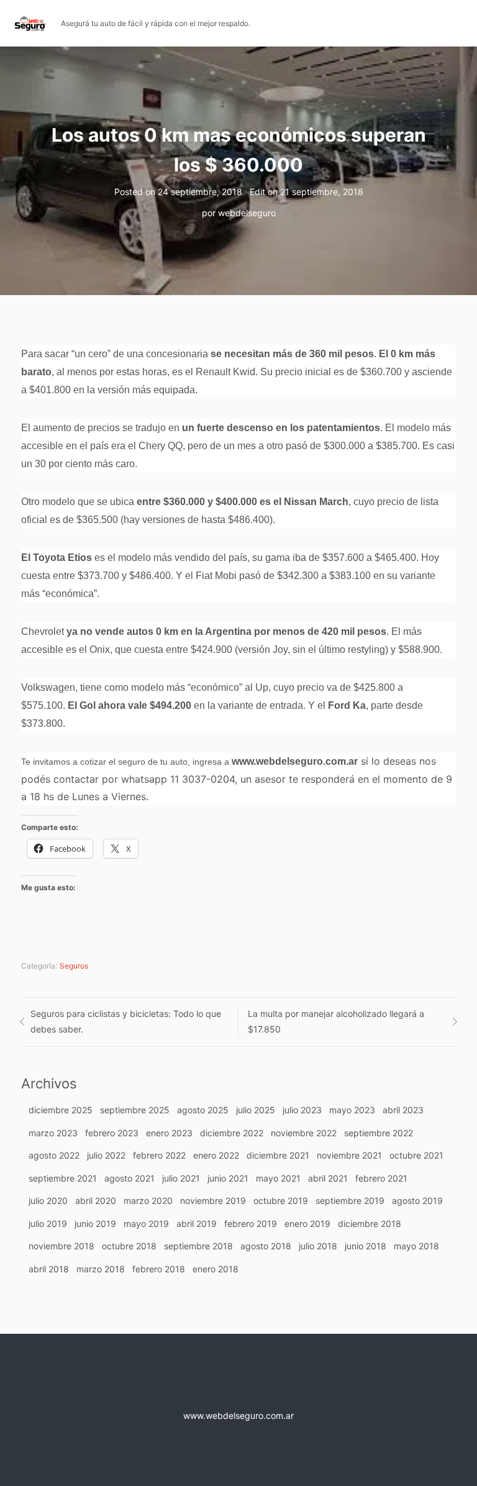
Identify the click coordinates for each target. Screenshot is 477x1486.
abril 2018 (49, 1269)
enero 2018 (215, 1269)
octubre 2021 (416, 1155)
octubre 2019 (280, 1200)
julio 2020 (48, 1200)
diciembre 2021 (278, 1155)
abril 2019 (196, 1223)
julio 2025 (255, 1110)
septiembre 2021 (63, 1178)
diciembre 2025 (61, 1110)
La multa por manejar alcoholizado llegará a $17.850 (336, 1021)
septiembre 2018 (198, 1246)
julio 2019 (48, 1223)
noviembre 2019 (213, 1200)
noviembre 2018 (61, 1246)
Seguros (74, 965)
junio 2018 (365, 1246)
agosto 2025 (203, 1110)
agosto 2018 (265, 1246)
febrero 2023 (112, 1133)
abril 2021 (328, 1178)
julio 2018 (318, 1246)
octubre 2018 (129, 1246)
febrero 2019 (250, 1223)
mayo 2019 (146, 1223)
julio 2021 (181, 1178)
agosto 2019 (417, 1200)
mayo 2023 (352, 1110)
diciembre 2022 (231, 1133)
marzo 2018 (100, 1269)
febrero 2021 (381, 1178)
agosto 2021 (129, 1178)
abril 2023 (403, 1110)
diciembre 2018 (369, 1223)
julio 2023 (302, 1110)
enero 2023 (169, 1133)
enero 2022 (216, 1155)
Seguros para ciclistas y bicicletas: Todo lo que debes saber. (125, 1021)
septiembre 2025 (135, 1110)
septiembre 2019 (350, 1200)
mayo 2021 (278, 1178)
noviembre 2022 (304, 1133)
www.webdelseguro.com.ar (295, 761)
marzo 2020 (148, 1200)
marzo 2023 (53, 1133)
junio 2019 (95, 1223)
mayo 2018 (416, 1246)
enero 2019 (307, 1223)
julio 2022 (106, 1155)
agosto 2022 (54, 1155)
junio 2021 (227, 1178)
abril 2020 (95, 1200)
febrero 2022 (159, 1155)
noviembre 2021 (349, 1155)
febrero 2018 (158, 1269)
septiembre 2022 (378, 1133)
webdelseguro (247, 212)
